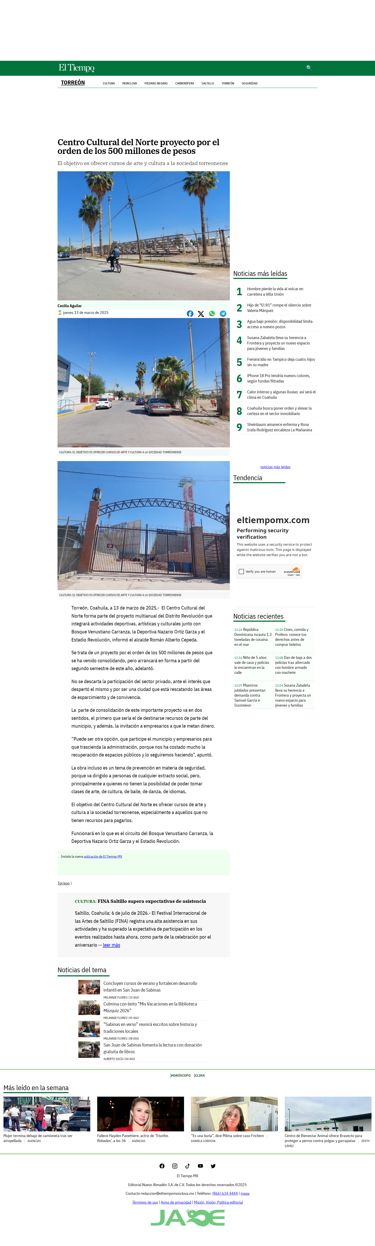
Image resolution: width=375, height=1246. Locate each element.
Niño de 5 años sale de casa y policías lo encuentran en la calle (251, 665)
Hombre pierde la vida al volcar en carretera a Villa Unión (275, 291)
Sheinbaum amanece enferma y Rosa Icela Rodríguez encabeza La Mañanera (279, 427)
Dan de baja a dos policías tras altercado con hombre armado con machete (293, 665)
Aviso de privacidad (176, 1202)
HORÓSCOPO (181, 1075)
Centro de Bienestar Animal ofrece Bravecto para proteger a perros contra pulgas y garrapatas (327, 1140)
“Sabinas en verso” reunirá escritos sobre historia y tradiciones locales (150, 1027)
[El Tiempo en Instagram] (178, 1167)
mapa (245, 1193)
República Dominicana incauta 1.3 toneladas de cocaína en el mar (253, 637)
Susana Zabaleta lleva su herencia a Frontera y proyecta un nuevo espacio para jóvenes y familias (278, 343)
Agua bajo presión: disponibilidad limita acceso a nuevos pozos (279, 323)
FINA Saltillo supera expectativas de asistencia (152, 901)
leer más (111, 945)
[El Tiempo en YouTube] (204, 1167)
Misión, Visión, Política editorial (218, 1202)
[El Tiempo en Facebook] (165, 1167)
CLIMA (200, 1075)
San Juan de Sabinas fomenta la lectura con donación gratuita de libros (153, 1048)
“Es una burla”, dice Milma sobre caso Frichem (228, 1138)
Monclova (129, 83)
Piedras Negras (156, 83)
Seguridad (250, 83)
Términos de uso (145, 1202)
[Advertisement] (187, 30)
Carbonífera (184, 83)
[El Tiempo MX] (76, 71)
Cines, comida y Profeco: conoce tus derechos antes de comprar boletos (291, 637)
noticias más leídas (275, 466)
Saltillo (208, 83)
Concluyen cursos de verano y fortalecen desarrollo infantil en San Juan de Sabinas (150, 986)
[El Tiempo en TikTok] (191, 1167)
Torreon (64, 883)
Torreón (73, 82)
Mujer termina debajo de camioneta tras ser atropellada (37, 1138)
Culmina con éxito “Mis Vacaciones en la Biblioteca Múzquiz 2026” (150, 1007)
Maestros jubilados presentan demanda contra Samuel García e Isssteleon (249, 695)
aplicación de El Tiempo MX (103, 856)
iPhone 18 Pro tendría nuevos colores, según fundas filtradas (278, 378)
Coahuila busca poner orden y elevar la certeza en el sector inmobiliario (279, 410)
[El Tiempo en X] (213, 1167)
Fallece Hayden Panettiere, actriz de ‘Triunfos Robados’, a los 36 (132, 1138)
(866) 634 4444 (225, 1193)
